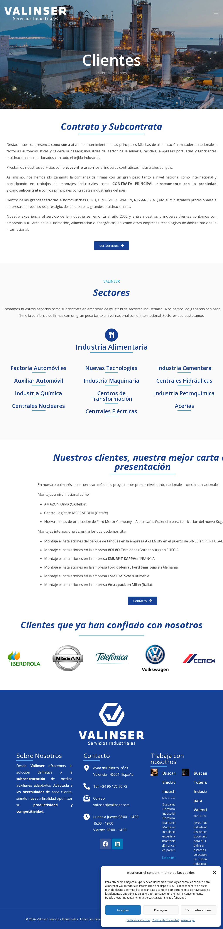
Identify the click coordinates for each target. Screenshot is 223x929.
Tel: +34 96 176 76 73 (110, 786)
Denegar (160, 910)
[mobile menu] (216, 13)
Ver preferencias (199, 910)
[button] (214, 872)
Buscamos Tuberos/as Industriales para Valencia (205, 791)
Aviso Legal (188, 920)
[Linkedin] (117, 844)
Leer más (170, 857)
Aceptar (123, 910)
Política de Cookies (138, 920)
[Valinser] (35, 13)
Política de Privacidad (165, 920)
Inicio (100, 72)
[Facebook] (105, 844)
